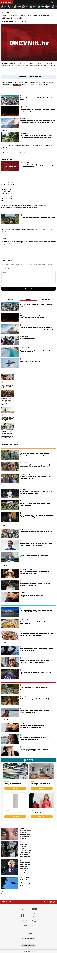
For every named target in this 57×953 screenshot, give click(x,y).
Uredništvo (28, 931)
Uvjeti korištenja (28, 936)
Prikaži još (13, 893)
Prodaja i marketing (28, 933)
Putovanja (34, 6)
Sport (12, 6)
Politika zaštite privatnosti (28, 938)
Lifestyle (26, 6)
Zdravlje (42, 6)
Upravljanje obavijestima (29, 945)
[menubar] (52, 2)
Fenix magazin (17, 84)
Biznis (49, 6)
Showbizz (19, 6)
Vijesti (5, 6)
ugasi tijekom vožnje (30, 148)
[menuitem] (52, 2)
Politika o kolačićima (28, 941)
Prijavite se (28, 288)
